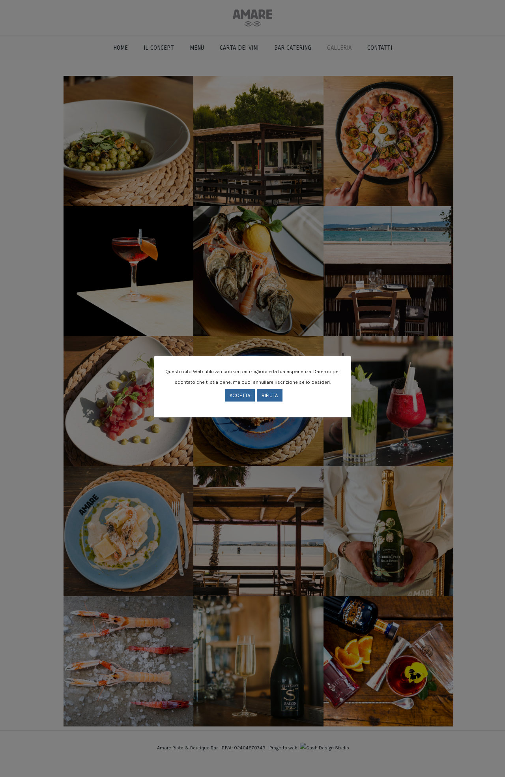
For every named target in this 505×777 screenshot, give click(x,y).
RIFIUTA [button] (270, 395)
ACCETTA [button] (240, 395)
